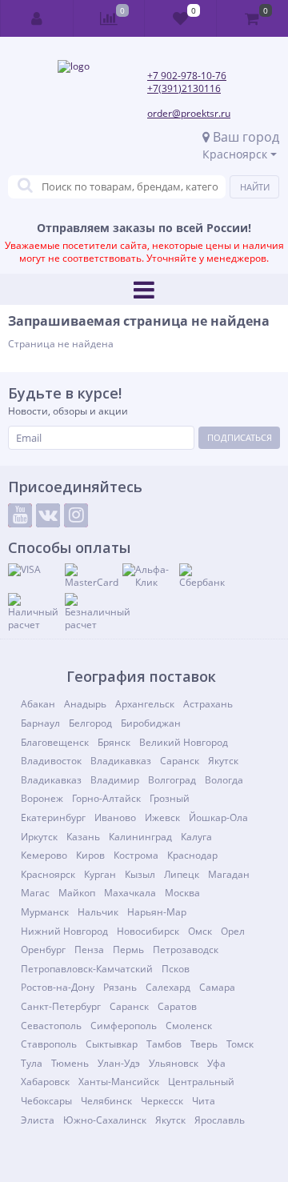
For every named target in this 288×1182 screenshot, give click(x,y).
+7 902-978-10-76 (186, 75)
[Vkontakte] (48, 515)
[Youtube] (20, 515)
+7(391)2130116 (184, 88)
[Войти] (37, 18)
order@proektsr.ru (188, 113)
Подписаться (239, 437)
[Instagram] (76, 515)
